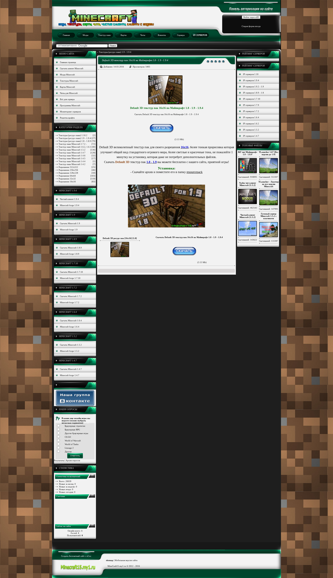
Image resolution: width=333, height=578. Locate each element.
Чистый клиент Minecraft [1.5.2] (248, 216)
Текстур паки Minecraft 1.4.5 (77, 158)
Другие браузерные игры (76, 433)
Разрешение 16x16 (77, 181)
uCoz (89, 556)
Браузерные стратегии (75, 426)
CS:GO (68, 437)
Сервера (181, 35)
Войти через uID (251, 17)
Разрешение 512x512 (77, 167)
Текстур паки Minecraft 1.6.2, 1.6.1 (77, 147)
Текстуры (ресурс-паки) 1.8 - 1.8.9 (77, 141)
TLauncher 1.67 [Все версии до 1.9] (268, 153)
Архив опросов (73, 460)
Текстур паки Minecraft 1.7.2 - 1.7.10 (77, 144)
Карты (123, 35)
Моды (85, 35)
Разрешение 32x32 (77, 179)
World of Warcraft (73, 440)
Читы (142, 35)
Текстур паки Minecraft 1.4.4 (77, 161)
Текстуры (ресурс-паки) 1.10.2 (77, 135)
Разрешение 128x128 (77, 173)
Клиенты (162, 35)
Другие (68, 451)
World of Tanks (71, 444)
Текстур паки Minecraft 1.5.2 (77, 150)
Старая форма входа (251, 26)
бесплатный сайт (76, 556)
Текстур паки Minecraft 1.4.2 (77, 164)
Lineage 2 (69, 448)
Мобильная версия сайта (126, 560)
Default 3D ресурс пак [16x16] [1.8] (120, 238)
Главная (66, 35)
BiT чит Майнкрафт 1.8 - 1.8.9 (247, 153)
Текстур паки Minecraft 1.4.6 (77, 155)
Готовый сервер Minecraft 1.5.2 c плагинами (269, 216)
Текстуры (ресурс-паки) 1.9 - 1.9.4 (77, 138)
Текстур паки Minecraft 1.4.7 (77, 152)
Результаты (59, 460)
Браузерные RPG (72, 429)
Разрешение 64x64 (77, 176)
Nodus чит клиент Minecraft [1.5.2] (247, 184)
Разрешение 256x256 (77, 170)
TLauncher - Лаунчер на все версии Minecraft (268, 184)
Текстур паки (104, 35)
